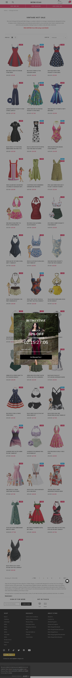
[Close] (56, 315)
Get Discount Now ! (36, 357)
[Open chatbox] (67, 581)
